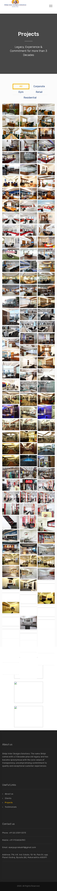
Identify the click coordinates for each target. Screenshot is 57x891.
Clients (8, 798)
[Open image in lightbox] (10, 109)
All (20, 86)
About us (9, 794)
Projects (9, 803)
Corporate (39, 86)
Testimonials (11, 807)
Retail (39, 92)
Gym (21, 92)
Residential (30, 97)
